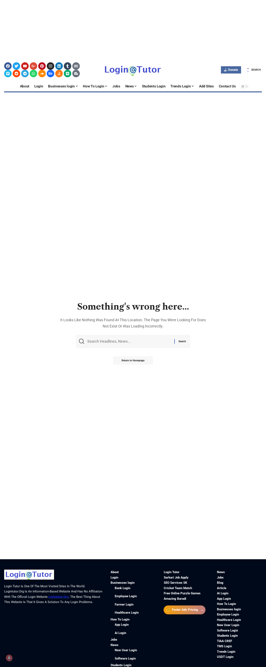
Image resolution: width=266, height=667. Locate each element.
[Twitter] (16, 66)
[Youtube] (25, 66)
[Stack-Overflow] (59, 73)
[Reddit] (16, 73)
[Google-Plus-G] (33, 66)
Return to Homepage (133, 360)
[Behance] (50, 73)
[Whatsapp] (33, 73)
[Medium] (67, 73)
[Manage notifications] (9, 658)
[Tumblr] (67, 66)
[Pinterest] (42, 66)
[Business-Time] (76, 73)
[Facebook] (8, 66)
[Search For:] (129, 341)
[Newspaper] (76, 66)
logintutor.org (58, 597)
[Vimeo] (8, 73)
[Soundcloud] (42, 73)
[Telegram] (25, 73)
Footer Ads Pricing (185, 610)
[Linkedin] (59, 66)
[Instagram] (50, 66)
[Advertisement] (124, 29)
